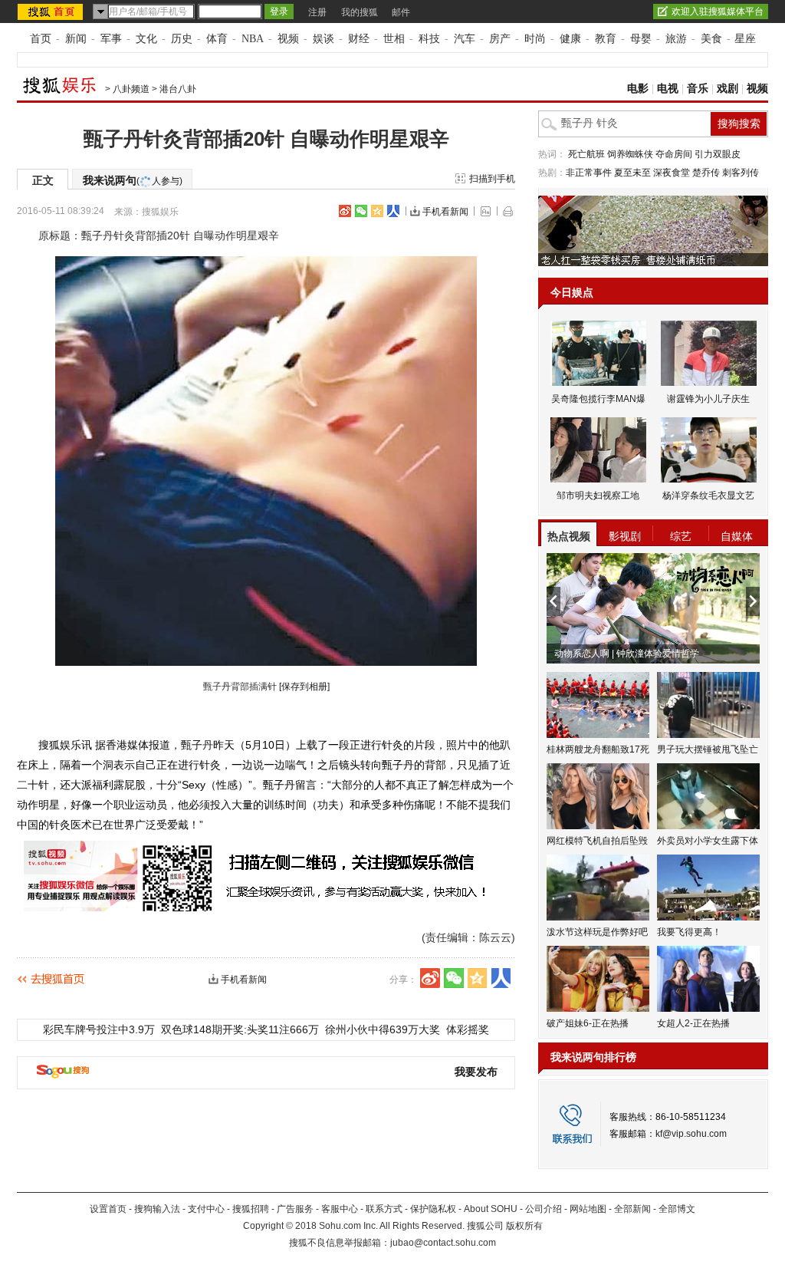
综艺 (680, 536)
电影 (638, 88)
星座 (745, 38)
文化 (146, 38)
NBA (252, 38)
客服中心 (339, 1209)
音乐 (697, 88)
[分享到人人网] (393, 211)
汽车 (464, 38)
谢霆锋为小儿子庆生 (708, 399)
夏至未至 (632, 172)
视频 (288, 38)
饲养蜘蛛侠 (630, 154)
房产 (500, 38)
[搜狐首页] (52, 11)
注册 (317, 12)
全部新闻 (632, 1209)
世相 (394, 38)
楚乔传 (706, 172)
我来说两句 (132, 180)
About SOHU (490, 1209)
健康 (570, 38)
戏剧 (727, 88)
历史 (181, 38)
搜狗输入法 (157, 1209)
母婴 (641, 38)
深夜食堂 (671, 172)
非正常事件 (589, 172)
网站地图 (588, 1209)
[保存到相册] (304, 686)
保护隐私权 (433, 1209)
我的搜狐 (359, 12)
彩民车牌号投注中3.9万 (99, 1029)
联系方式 (384, 1209)
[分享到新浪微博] (345, 211)
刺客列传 (740, 172)
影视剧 (625, 536)
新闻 (76, 38)
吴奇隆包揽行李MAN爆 (598, 399)
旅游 (676, 38)
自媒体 (737, 536)
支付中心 (206, 1209)
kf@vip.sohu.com (691, 1133)
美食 (711, 38)
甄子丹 (197, 745)
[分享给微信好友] (454, 978)
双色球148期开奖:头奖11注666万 (240, 1029)
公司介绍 (543, 1209)
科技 (429, 38)
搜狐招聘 (250, 1209)
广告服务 (295, 1209)
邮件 (401, 12)
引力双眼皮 (718, 154)
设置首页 (108, 1209)
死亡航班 (586, 154)
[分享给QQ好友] (377, 211)
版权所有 (524, 1225)
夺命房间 (673, 154)
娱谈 (323, 38)
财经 (359, 38)
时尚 (535, 38)
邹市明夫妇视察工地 (598, 495)
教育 (605, 38)
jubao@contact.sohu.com (443, 1242)
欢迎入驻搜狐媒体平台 (718, 11)
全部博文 (677, 1209)
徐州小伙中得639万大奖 (382, 1029)
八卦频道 (131, 89)
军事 (111, 38)
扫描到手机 (492, 178)
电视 (667, 88)
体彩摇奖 (467, 1029)
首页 (40, 38)
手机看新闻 (445, 211)
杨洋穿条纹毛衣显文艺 (708, 495)
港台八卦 (177, 89)
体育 (217, 38)
